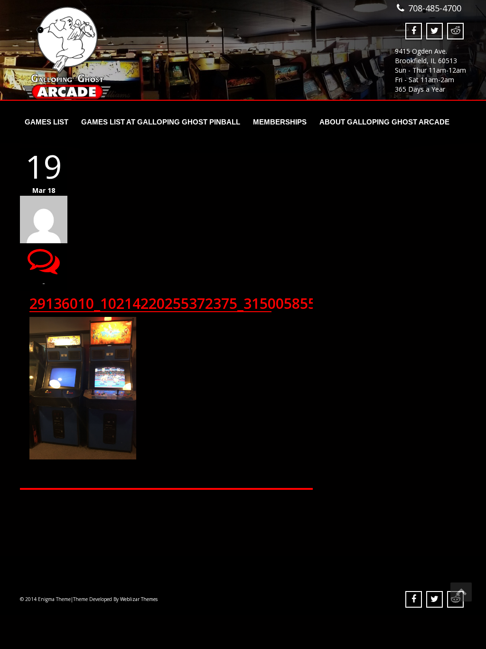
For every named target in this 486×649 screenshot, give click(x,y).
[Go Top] (461, 591)
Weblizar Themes (139, 599)
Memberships (280, 122)
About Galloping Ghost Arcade (384, 122)
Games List (46, 122)
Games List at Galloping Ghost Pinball (160, 122)
